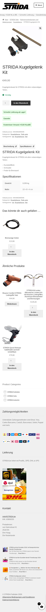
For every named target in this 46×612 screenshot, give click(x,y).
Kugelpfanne (17, 22)
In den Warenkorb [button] (11, 253)
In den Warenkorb (21, 103)
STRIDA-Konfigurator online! (17, 576)
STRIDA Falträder (13, 392)
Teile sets (24, 134)
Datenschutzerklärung (10, 600)
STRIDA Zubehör (13, 400)
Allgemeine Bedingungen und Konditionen (18, 597)
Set (26, 136)
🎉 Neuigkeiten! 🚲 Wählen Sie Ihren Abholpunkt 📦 (24, 568)
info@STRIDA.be (9, 516)
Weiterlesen (12, 304)
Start (6, 19)
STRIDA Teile (14, 19)
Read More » (22, 553)
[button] (40, 28)
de (13, 136)
